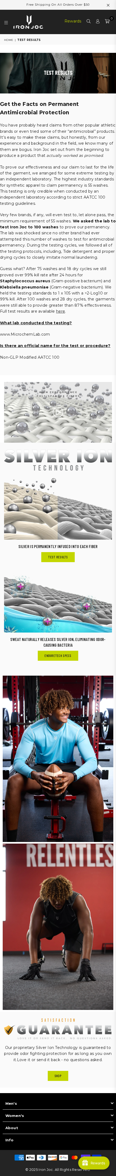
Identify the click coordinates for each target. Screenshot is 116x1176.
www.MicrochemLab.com (25, 334)
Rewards (72, 21)
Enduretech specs (58, 655)
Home (8, 40)
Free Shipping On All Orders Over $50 (58, 5)
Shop (58, 1076)
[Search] (88, 22)
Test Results (58, 557)
